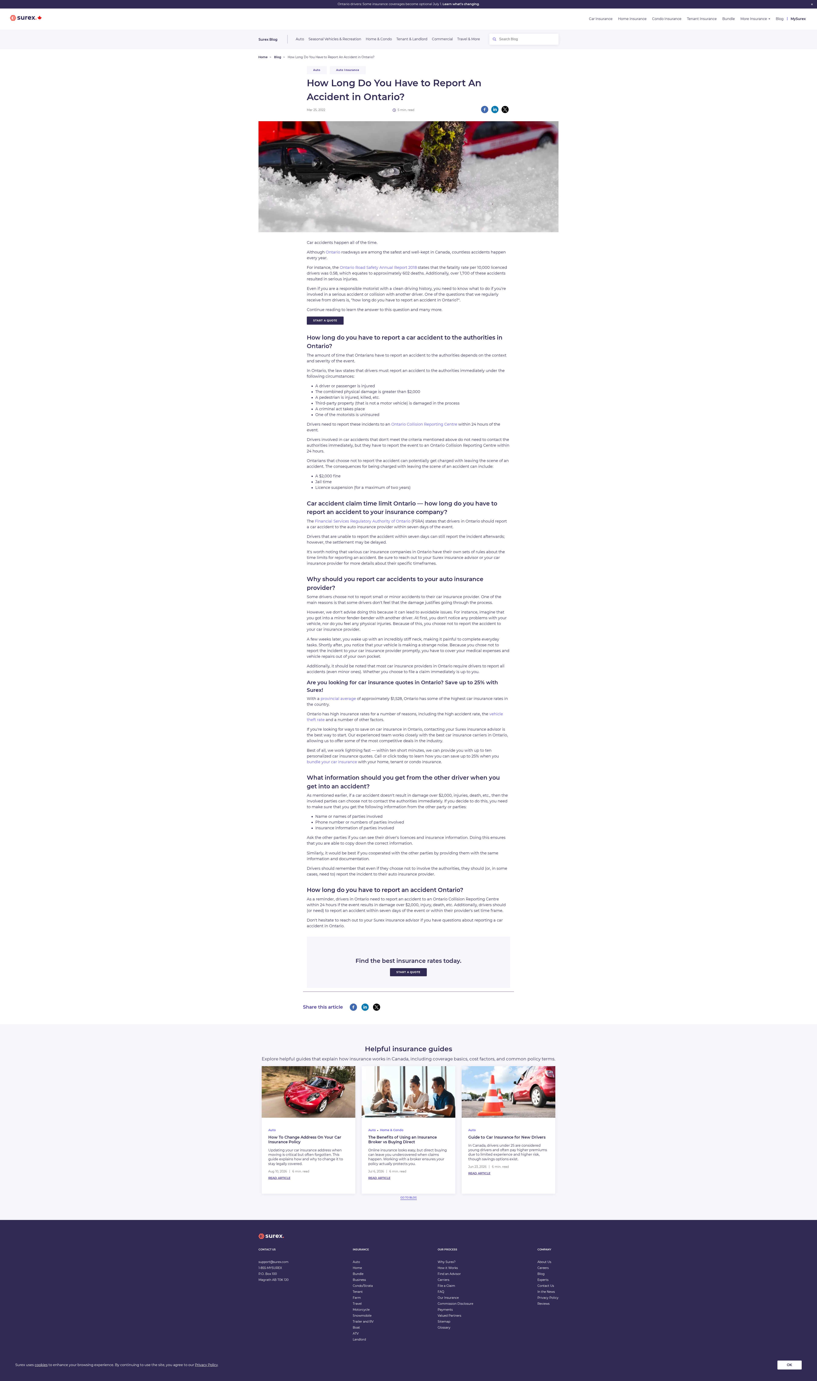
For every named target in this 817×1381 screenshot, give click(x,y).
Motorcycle (361, 1310)
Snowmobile (362, 1316)
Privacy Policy (547, 1298)
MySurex (798, 19)
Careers (543, 1268)
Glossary (444, 1327)
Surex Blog (268, 39)
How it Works (448, 1268)
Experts (542, 1280)
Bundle (728, 19)
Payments (445, 1310)
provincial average (338, 698)
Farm (357, 1298)
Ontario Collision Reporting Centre (424, 424)
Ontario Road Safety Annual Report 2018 (378, 267)
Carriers (443, 1280)
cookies (41, 1365)
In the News (546, 1292)
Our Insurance (448, 1298)
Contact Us (545, 1286)
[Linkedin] (494, 109)
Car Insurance (601, 19)
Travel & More (468, 39)
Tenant (358, 1292)
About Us (544, 1262)
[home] (271, 1240)
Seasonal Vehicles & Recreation (335, 39)
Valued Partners (449, 1316)
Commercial (442, 39)
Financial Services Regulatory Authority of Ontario (362, 521)
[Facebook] (484, 109)
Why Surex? (447, 1262)
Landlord (359, 1339)
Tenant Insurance (702, 19)
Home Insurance (632, 19)
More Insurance (753, 19)
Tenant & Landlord (411, 39)
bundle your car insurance (332, 762)
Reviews (543, 1304)
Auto (300, 39)
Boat (356, 1327)
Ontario (333, 252)
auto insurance (347, 70)
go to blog (408, 1197)
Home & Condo (379, 39)
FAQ (441, 1292)
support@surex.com (274, 1262)
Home (263, 57)
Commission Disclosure (455, 1304)
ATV (356, 1333)
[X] (505, 109)
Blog (780, 19)
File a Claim (446, 1286)
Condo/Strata (363, 1286)
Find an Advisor (449, 1274)
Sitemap (444, 1321)
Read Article (279, 1178)
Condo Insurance (666, 19)
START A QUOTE (325, 320)
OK (789, 1365)
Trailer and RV (363, 1321)
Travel (357, 1304)
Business (359, 1280)
